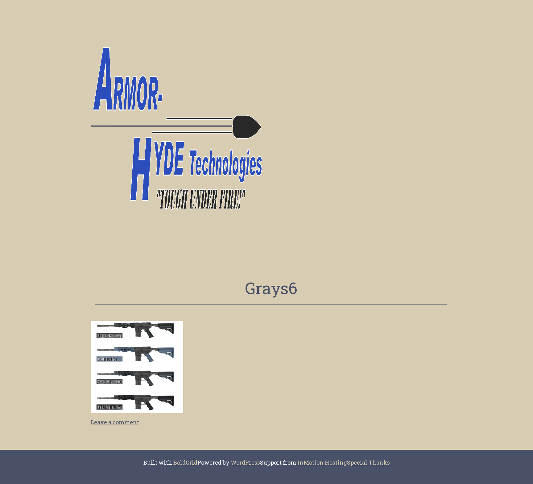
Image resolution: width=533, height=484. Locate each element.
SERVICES (258, 9)
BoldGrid (185, 462)
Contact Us (292, 9)
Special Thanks (368, 462)
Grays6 (271, 287)
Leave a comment (115, 422)
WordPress (245, 462)
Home (232, 9)
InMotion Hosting (322, 462)
